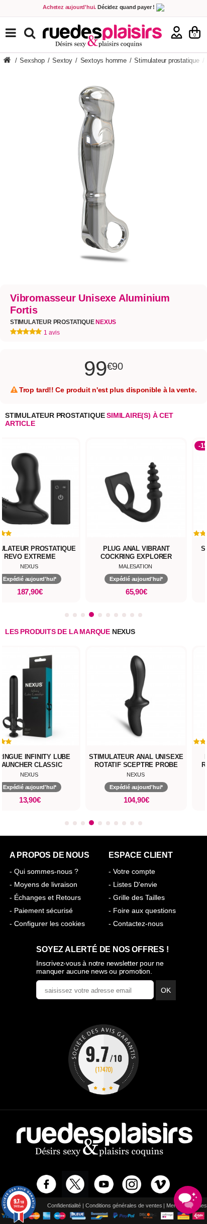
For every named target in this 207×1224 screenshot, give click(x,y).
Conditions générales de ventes (123, 1205)
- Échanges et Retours (45, 897)
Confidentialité (64, 1205)
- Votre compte (132, 871)
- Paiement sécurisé (41, 910)
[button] (67, 615)
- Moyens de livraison (43, 884)
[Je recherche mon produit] (31, 32)
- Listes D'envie (133, 884)
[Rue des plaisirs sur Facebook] (46, 1184)
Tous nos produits (18, 33)
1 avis (52, 332)
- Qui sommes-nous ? (44, 871)
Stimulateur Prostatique (63, 322)
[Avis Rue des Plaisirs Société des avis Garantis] (103, 1059)
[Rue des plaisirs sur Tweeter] (75, 1184)
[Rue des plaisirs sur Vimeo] (160, 1184)
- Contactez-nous (136, 924)
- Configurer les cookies (47, 924)
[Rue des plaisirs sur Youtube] (103, 1184)
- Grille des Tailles (137, 897)
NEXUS (123, 632)
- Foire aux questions (142, 910)
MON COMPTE (176, 32)
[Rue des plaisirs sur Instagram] (132, 1184)
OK (166, 990)
